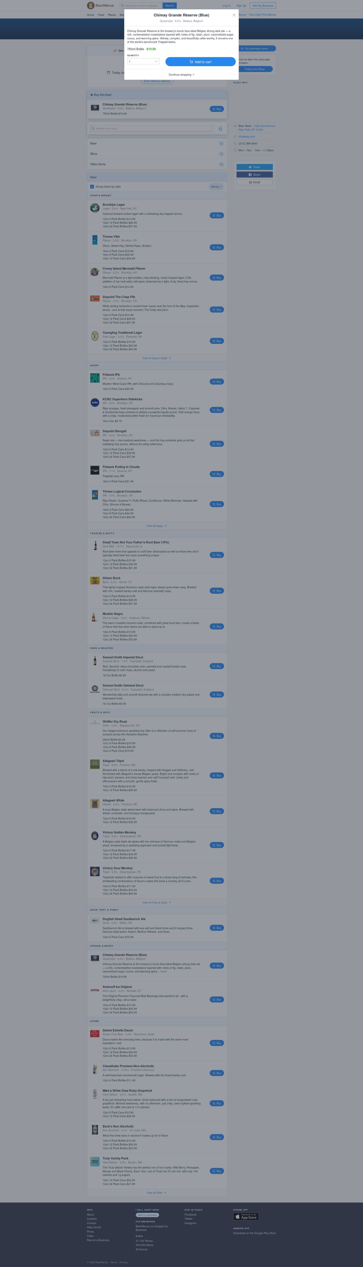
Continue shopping (180, 74)
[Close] (234, 15)
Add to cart (202, 61)
